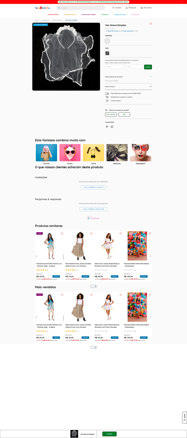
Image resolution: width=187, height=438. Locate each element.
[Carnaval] (42, 14)
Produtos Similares (41, 24)
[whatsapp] (112, 126)
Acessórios (45, 20)
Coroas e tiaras (57, 20)
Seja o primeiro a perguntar (93, 209)
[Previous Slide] (36, 256)
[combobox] (80, 7)
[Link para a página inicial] (37, 20)
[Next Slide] (151, 256)
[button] (107, 53)
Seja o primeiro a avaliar (93, 187)
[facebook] (107, 126)
